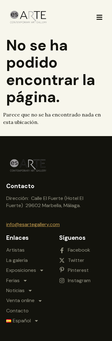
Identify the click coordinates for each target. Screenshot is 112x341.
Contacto (17, 310)
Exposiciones (21, 270)
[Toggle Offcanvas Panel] (99, 17)
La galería (17, 260)
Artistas (15, 250)
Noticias (15, 290)
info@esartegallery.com (33, 224)
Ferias (13, 280)
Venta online (20, 300)
